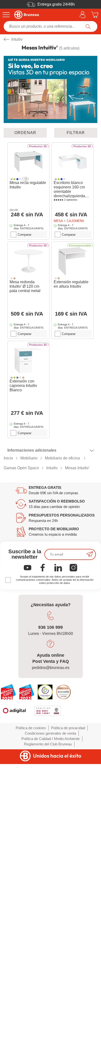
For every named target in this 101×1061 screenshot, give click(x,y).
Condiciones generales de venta (50, 733)
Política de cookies (31, 728)
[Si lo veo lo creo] (50, 89)
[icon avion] (90, 554)
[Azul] (17, 179)
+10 (25, 179)
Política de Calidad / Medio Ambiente (50, 739)
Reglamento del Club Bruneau (48, 744)
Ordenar (25, 133)
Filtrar (76, 133)
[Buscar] (88, 26)
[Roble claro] (14, 278)
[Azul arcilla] (17, 377)
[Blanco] (20, 179)
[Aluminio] (12, 179)
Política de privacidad (68, 728)
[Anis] (14, 179)
